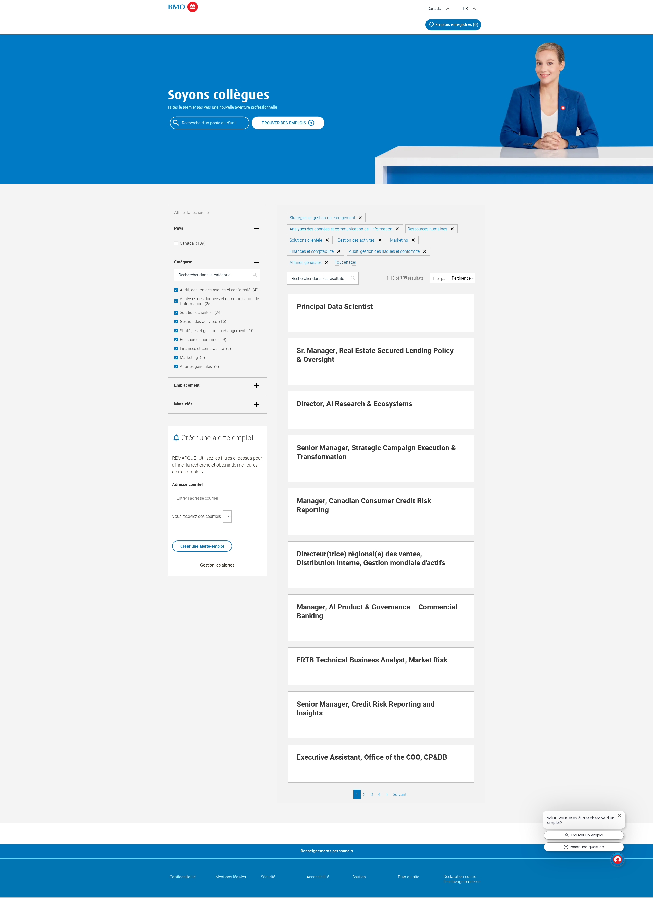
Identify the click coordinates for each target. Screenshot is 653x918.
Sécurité (268, 877)
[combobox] (209, 123)
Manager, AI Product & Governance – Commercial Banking (377, 612)
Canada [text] (192, 243)
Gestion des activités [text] (203, 321)
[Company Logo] (183, 6)
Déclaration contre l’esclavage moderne (462, 879)
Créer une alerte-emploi (202, 546)
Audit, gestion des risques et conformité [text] (220, 289)
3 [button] (372, 794)
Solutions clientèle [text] (201, 312)
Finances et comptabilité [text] (205, 348)
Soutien (359, 877)
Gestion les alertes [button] (217, 565)
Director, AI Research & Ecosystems (354, 403)
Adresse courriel (187, 485)
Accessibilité (318, 877)
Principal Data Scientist (335, 306)
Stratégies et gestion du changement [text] (217, 330)
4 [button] (379, 794)
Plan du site (408, 877)
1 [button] (357, 794)
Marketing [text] (192, 357)
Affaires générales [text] (199, 366)
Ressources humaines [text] (203, 339)
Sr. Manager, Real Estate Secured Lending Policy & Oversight (375, 355)
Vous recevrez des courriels (196, 516)
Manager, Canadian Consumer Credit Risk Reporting (364, 505)
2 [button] (364, 794)
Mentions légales (230, 877)
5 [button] (386, 794)
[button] (360, 218)
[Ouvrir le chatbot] (617, 859)
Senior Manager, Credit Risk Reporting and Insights (366, 709)
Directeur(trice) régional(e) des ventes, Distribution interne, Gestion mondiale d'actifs (371, 559)
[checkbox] (176, 243)
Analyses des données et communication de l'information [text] (219, 301)
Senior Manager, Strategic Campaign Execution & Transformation (376, 452)
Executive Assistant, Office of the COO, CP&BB (372, 757)
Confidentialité (183, 877)
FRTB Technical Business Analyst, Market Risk (372, 660)
